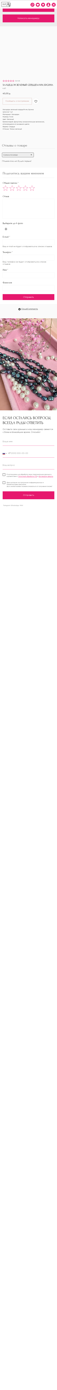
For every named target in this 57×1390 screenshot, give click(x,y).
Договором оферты (46, 476)
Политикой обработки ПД (27, 476)
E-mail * (6, 237)
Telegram (6, 505)
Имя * (5, 270)
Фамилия (7, 282)
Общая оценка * (11, 183)
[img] (48, 5)
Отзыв (6, 196)
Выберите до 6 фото (13, 223)
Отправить (28, 297)
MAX (21, 505)
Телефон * (8, 252)
